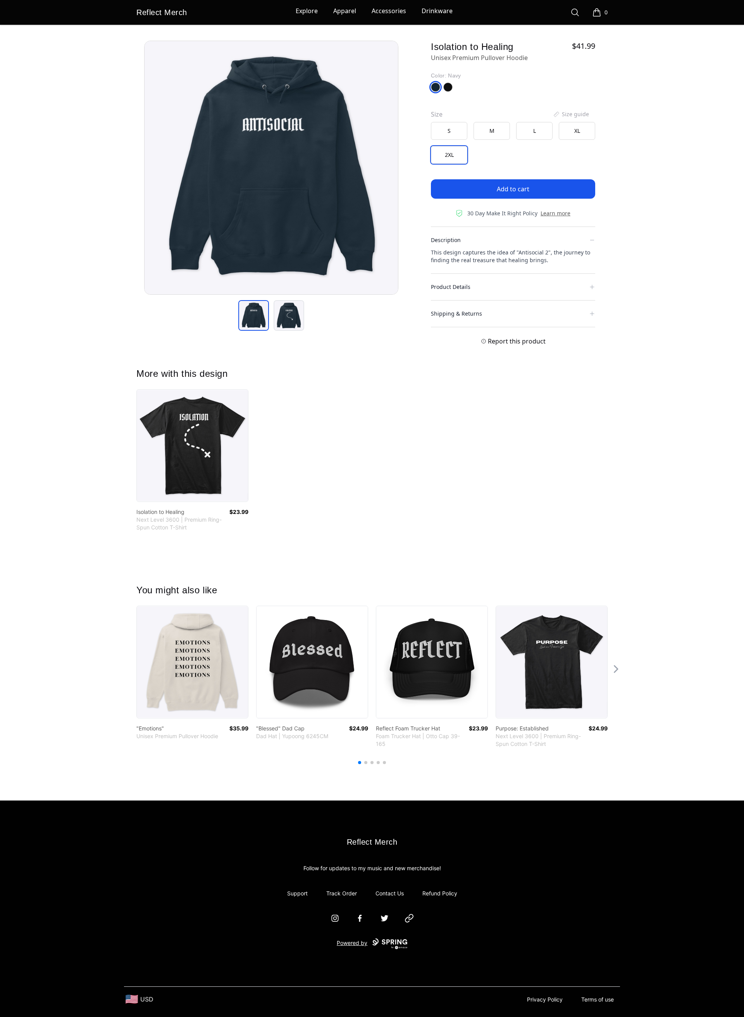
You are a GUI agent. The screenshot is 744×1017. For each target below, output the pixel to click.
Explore (307, 11)
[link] (192, 446)
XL (577, 130)
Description (446, 240)
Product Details (450, 286)
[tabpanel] (271, 168)
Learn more (555, 213)
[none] (571, 114)
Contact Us (389, 893)
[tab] (253, 315)
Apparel (344, 11)
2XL (449, 154)
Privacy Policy (545, 999)
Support (297, 893)
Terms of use (597, 999)
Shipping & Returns (456, 313)
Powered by (352, 943)
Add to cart (513, 189)
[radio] (449, 131)
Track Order (341, 893)
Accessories (389, 11)
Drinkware (437, 11)
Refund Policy (439, 893)
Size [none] (437, 114)
